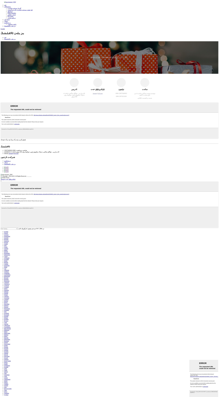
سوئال (6, 21)
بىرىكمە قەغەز (12, 18)
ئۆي (5, 5)
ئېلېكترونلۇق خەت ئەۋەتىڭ (8, 179)
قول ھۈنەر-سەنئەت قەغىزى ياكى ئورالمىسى (20, 10)
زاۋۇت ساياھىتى (12, 24)
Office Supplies (12, 13)
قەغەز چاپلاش (12, 14)
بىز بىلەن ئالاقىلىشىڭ (10, 26)
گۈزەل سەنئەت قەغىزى (14, 8)
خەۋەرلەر (7, 19)
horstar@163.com (13, 153)
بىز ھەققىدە (7, 23)
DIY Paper (10, 16)
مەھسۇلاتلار (7, 6)
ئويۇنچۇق (10, 11)
